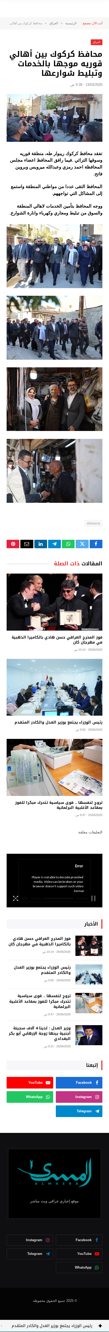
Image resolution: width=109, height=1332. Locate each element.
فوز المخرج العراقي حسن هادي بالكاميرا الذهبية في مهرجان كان (57, 640)
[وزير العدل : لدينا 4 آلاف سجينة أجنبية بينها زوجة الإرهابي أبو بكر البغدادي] (88, 1035)
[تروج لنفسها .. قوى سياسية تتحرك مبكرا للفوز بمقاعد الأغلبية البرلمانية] (54, 767)
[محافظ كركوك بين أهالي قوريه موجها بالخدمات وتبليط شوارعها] (54, 118)
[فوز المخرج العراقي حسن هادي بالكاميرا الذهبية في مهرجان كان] (54, 602)
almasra (93, 523)
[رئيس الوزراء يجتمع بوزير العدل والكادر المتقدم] (54, 687)
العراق (96, 42)
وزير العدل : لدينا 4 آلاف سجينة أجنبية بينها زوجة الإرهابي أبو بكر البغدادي (40, 1033)
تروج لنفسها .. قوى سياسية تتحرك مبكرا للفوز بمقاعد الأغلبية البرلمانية (58, 805)
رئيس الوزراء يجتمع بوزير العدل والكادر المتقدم (58, 722)
